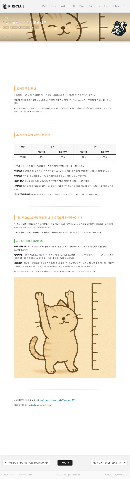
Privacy (22, 475)
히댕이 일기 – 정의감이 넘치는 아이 (107, 462)
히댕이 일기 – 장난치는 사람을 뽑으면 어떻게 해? (28, 462)
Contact (13, 475)
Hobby (116, 6)
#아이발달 (14, 28)
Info (99, 6)
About (5, 475)
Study (106, 6)
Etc (74, 6)
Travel (82, 6)
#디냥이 (5, 28)
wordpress (65, 6)
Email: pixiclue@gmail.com (115, 475)
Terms (31, 475)
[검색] (124, 6)
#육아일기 (35, 28)
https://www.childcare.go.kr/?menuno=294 (56, 400)
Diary (91, 6)
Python (53, 6)
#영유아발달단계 (24, 28)
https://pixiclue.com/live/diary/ (37, 405)
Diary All (65, 462)
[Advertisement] (65, 62)
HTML (44, 6)
